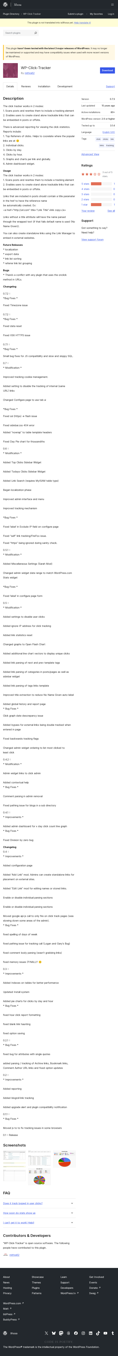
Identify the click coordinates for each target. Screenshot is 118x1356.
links (102, 145)
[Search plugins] (36, 33)
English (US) (109, 132)
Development (65, 86)
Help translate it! (82, 22)
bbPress (9, 1314)
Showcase (38, 1277)
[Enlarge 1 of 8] (21, 1154)
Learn (64, 1277)
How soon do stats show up (19, 1213)
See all (111, 210)
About (6, 1277)
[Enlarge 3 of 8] (21, 1170)
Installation (44, 86)
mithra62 (30, 73)
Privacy (7, 1293)
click (98, 139)
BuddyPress (11, 1319)
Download (107, 70)
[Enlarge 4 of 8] (21, 1173)
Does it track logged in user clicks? (23, 1203)
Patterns (36, 1293)
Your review (88, 210)
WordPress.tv (70, 1293)
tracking (110, 145)
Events (93, 1282)
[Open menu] (113, 4)
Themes (36, 1282)
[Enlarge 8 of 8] (71, 1154)
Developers (67, 1287)
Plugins (36, 1287)
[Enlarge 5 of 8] (46, 1154)
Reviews (26, 86)
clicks (105, 139)
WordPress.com (13, 1303)
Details (10, 86)
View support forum (92, 239)
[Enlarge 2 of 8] (21, 1166)
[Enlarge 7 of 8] (46, 1172)
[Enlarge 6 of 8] (46, 1159)
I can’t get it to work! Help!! (18, 1222)
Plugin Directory (11, 14)
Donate (95, 1287)
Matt (7, 1308)
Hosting (7, 1287)
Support (110, 86)
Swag (94, 1293)
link (112, 139)
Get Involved (96, 1277)
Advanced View (90, 154)
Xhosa (13, 1333)
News (6, 1282)
